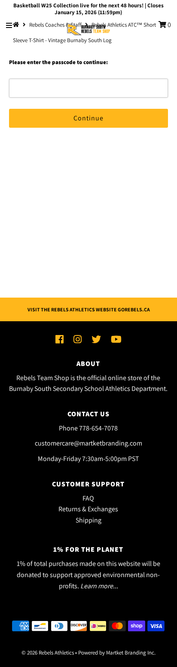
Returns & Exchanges (88, 508)
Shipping (88, 520)
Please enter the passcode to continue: (58, 62)
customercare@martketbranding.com (88, 443)
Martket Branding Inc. (131, 652)
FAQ (88, 498)
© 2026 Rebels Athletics (47, 652)
